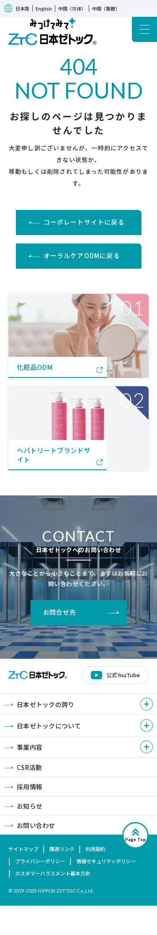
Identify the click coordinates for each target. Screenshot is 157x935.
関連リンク (62, 848)
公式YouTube (123, 675)
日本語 (22, 8)
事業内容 (29, 747)
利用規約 (95, 848)
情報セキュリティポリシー (106, 860)
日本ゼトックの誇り (46, 704)
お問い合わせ (36, 825)
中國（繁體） (106, 8)
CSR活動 (29, 767)
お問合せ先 (59, 612)
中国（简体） (72, 8)
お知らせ (29, 805)
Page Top (135, 839)
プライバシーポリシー (40, 860)
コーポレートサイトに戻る (84, 221)
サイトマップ (23, 848)
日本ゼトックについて (49, 725)
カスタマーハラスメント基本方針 (52, 873)
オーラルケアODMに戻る (82, 255)
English (44, 8)
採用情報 (29, 786)
